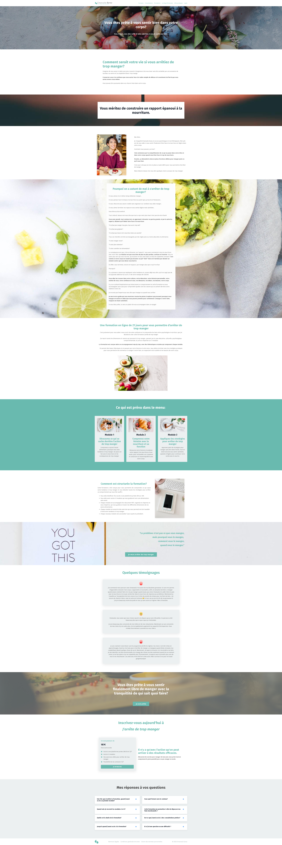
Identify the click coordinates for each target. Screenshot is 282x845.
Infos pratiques (178, 3)
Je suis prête (141, 704)
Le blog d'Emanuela (167, 3)
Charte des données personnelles (151, 842)
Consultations (149, 3)
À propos (140, 3)
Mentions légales (113, 842)
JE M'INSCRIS (117, 767)
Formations (157, 3)
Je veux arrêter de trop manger (141, 554)
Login (185, 3)
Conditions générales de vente (130, 842)
